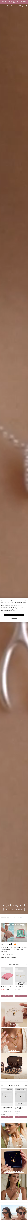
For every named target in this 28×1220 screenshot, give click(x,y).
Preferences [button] (12, 610)
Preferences (14, 618)
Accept (14, 615)
